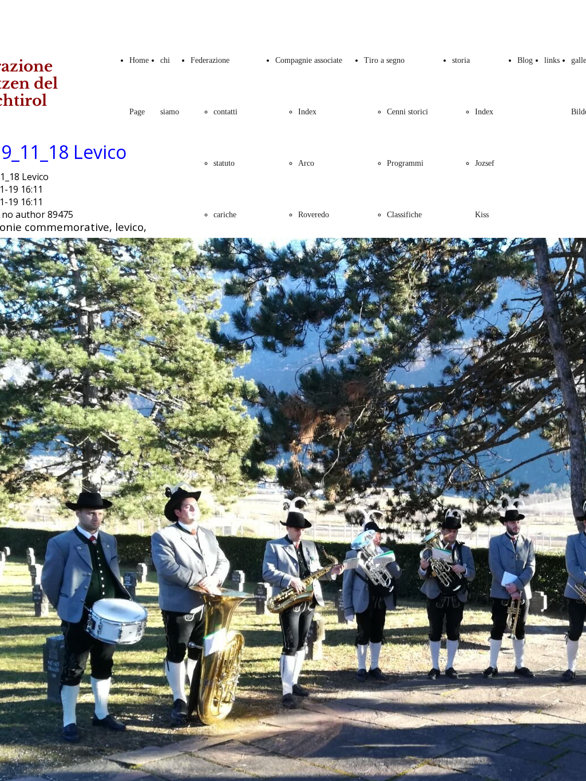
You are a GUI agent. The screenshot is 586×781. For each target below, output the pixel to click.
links (552, 60)
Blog (525, 60)
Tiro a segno (384, 60)
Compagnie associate (308, 60)
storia (461, 60)
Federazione (210, 60)
